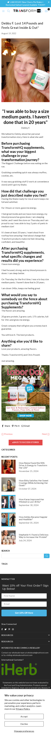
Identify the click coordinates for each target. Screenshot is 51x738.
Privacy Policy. (23, 708)
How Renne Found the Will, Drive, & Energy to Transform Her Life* (33, 465)
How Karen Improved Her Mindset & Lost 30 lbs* (31, 500)
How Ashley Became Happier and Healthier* (33, 518)
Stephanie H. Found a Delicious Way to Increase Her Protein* (33, 535)
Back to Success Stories (26, 442)
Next (44, 434)
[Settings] (40, 11)
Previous (8, 434)
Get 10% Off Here (24, 613)
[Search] (8, 11)
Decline (24, 724)
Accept (24, 716)
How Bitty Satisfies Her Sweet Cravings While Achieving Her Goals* (33, 482)
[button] (49, 2)
